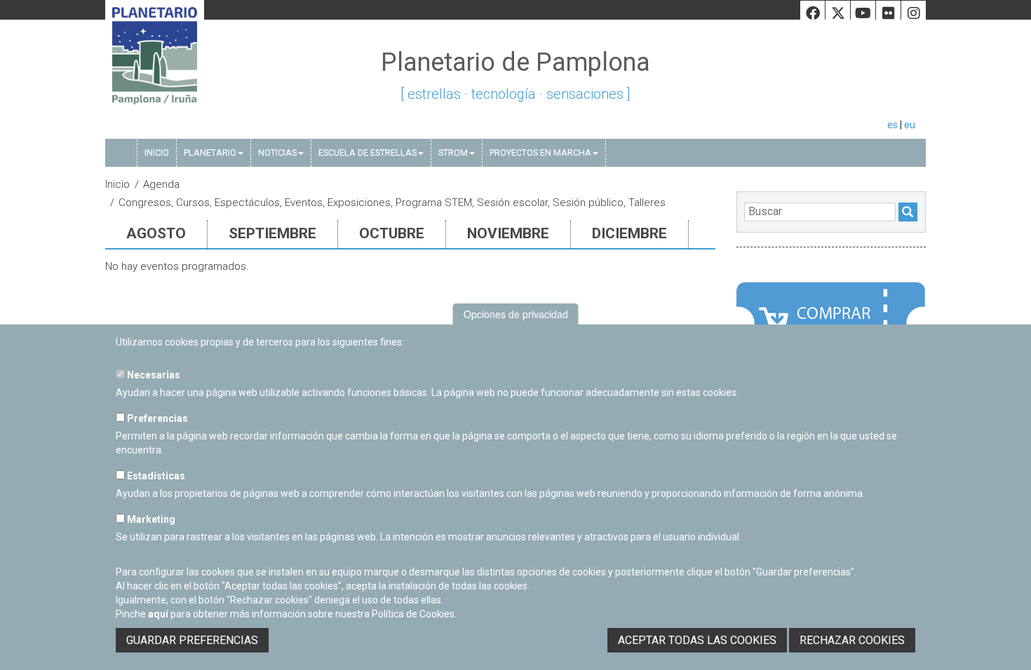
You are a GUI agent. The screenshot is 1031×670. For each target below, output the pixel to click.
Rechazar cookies (852, 640)
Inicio (156, 152)
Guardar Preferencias (192, 640)
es (892, 124)
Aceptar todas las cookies (697, 640)
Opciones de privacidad (516, 314)
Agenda (161, 184)
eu (909, 124)
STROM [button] (453, 152)
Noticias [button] (277, 152)
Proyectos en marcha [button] (540, 152)
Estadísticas (155, 475)
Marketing (150, 519)
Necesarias (152, 375)
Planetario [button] (210, 152)
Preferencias (156, 418)
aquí (158, 614)
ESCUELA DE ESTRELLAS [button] (367, 152)
